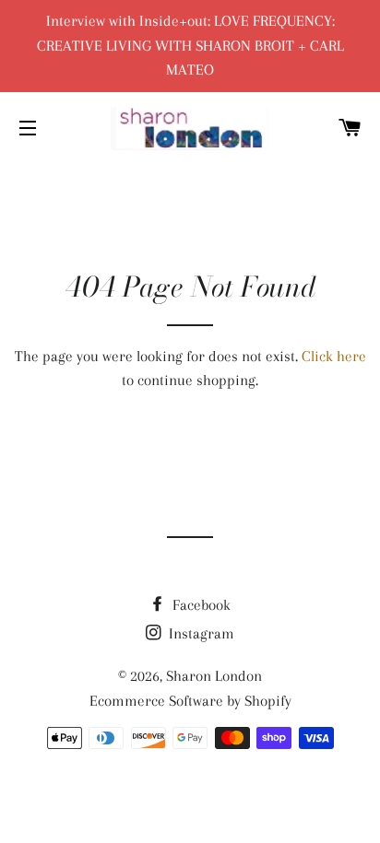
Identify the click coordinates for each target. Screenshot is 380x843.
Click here (334, 356)
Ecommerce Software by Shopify (190, 700)
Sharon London (214, 676)
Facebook (200, 605)
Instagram (199, 633)
